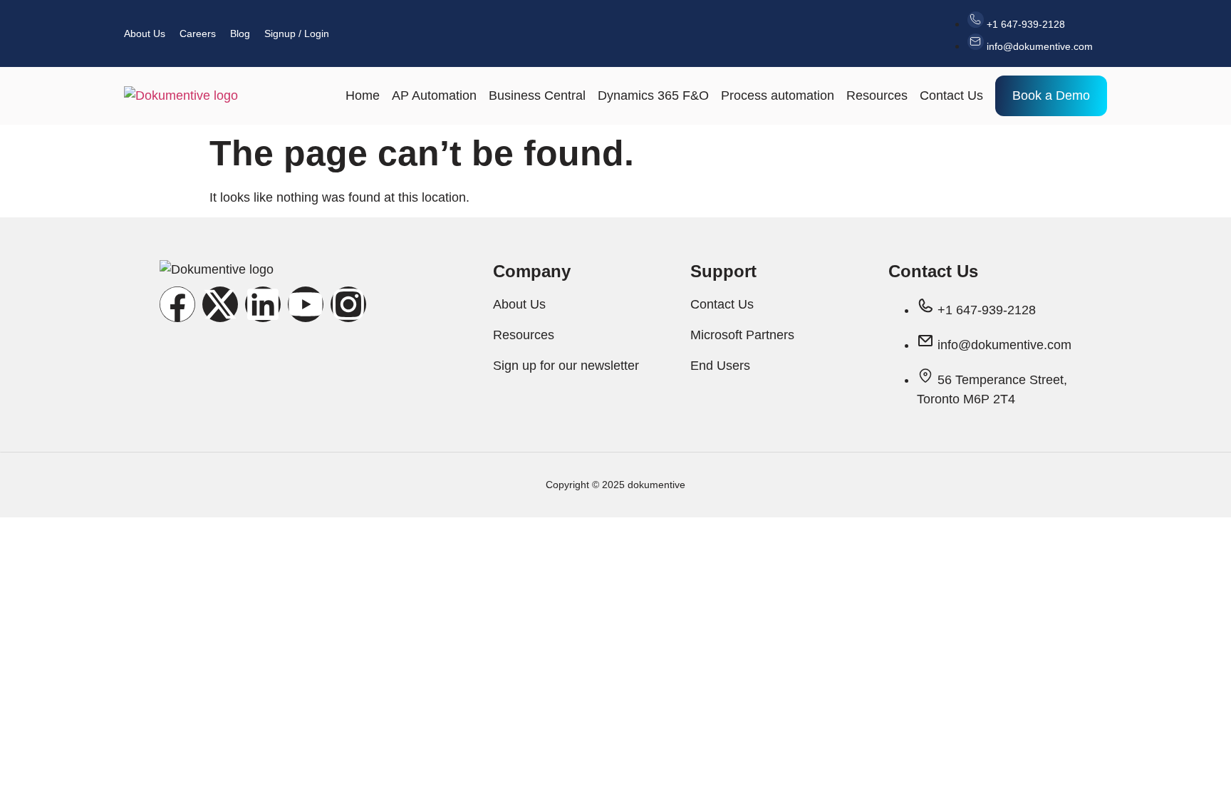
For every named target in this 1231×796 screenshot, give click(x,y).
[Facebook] (177, 304)
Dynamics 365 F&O (653, 95)
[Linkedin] (263, 304)
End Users (720, 365)
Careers (198, 33)
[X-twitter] (220, 304)
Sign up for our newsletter (566, 365)
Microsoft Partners (742, 335)
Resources (877, 95)
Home (363, 95)
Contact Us (951, 95)
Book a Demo (1051, 95)
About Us (144, 33)
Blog (240, 33)
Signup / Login (296, 33)
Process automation (777, 95)
